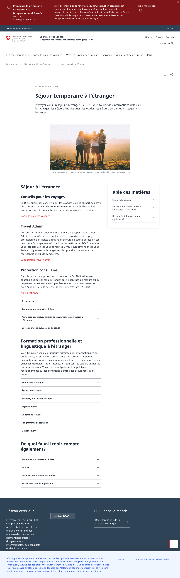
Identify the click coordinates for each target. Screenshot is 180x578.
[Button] (140, 10)
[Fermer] (178, 2)
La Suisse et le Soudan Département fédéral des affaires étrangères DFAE (66, 38)
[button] (17, 55)
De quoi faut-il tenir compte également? (126, 218)
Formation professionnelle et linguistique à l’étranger (127, 208)
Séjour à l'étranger (121, 200)
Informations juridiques (89, 571)
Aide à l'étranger (30, 292)
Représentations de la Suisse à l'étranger (107, 521)
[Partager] (171, 74)
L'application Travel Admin (35, 259)
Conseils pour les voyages (35, 215)
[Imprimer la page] (165, 74)
